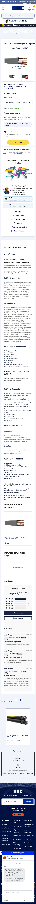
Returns (19, 223)
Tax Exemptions (29, 836)
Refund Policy (28, 839)
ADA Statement (6, 844)
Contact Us (4, 835)
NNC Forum (7, 25)
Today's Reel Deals (20, 25)
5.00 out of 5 (23, 593)
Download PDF (21, 86)
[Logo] (18, 8)
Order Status (19, 215)
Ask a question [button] (18, 618)
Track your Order (18, 835)
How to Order (17, 839)
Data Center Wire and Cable (29, 825)
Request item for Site (19, 227)
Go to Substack (18, 814)
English (31, 25)
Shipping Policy (19, 219)
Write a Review (21, 84)
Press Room (5, 828)
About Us (4, 824)
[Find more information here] (18, 876)
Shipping (6, 117)
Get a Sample (28, 846)
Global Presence (19, 231)
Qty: (5, 132)
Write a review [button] (18, 612)
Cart (33, 8)
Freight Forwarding (27, 831)
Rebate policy (17, 848)
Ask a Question (8, 86)
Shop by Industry (6, 831)
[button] (7, 84)
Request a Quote (18, 826)
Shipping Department (16, 831)
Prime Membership (16, 844)
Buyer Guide (9, 88)
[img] (8, 635)
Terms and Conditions (4, 840)
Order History (28, 843)
